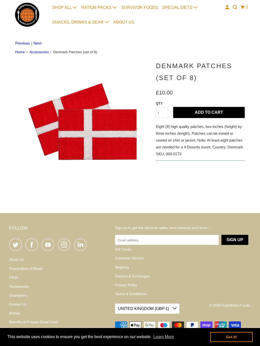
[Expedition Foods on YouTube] (49, 244)
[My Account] (227, 7)
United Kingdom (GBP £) (144, 308)
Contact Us (18, 304)
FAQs (13, 277)
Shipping (122, 267)
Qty (159, 103)
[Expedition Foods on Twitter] (16, 244)
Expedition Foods (236, 305)
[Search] (235, 7)
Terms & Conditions (130, 294)
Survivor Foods (139, 7)
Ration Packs (96, 7)
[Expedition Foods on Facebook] (33, 244)
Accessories (39, 52)
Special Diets (177, 7)
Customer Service (129, 258)
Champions (18, 295)
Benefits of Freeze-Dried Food (33, 322)
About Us (123, 22)
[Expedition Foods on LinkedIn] (81, 244)
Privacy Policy (126, 285)
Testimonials (19, 286)
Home (20, 52)
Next (37, 43)
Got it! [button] (231, 337)
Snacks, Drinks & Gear (78, 22)
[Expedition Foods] (27, 15)
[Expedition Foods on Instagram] (65, 244)
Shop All (62, 7)
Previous (22, 43)
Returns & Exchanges (132, 276)
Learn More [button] (163, 337)
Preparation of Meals (26, 268)
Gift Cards (123, 249)
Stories (14, 313)
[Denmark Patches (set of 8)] (83, 126)
